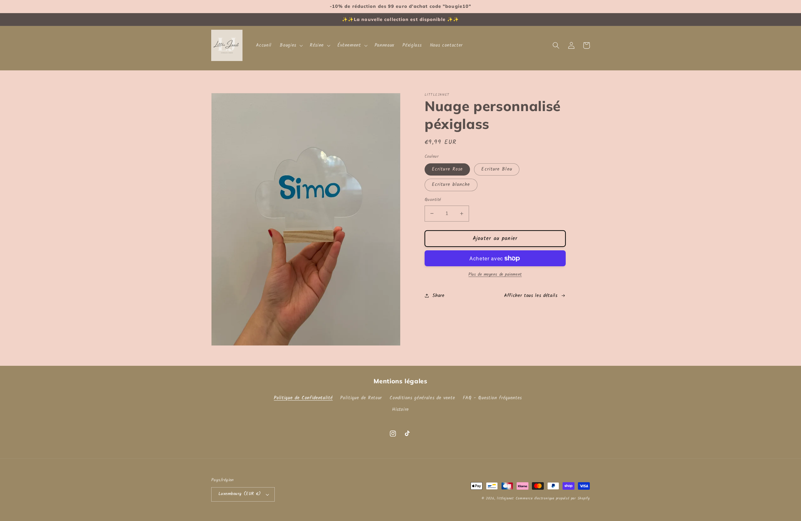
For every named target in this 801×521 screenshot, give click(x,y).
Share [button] (438, 295)
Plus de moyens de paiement (495, 275)
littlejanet (505, 498)
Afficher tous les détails (531, 295)
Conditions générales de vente (422, 398)
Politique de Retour (361, 398)
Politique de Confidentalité (303, 398)
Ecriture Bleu (496, 169)
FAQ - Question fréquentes (492, 398)
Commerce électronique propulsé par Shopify (553, 498)
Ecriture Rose (447, 169)
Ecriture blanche (451, 184)
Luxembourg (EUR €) (239, 494)
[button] (291, 45)
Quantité (433, 200)
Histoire (400, 409)
